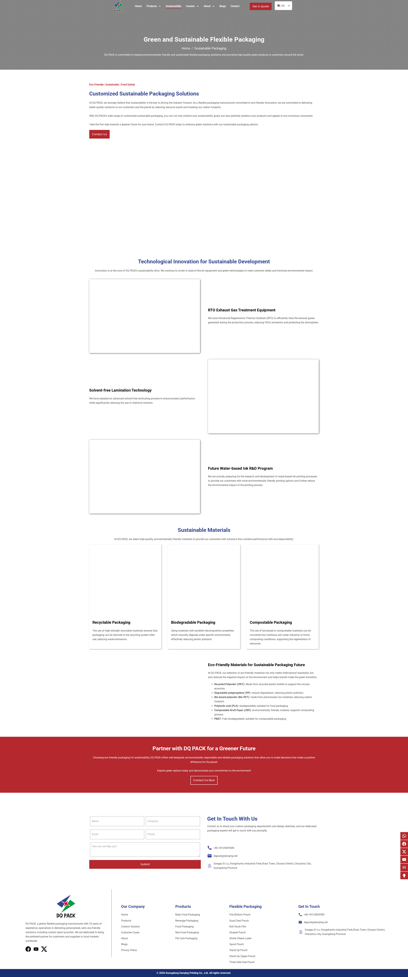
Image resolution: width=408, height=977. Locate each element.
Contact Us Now (204, 780)
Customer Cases (130, 932)
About (207, 6)
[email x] (404, 851)
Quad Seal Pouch (239, 920)
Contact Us (99, 134)
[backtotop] (404, 875)
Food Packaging (184, 926)
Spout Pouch (236, 944)
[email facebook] (404, 844)
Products (152, 6)
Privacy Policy (129, 950)
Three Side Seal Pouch (242, 962)
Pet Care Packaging (186, 938)
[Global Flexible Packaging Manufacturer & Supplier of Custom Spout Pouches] (66, 906)
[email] (404, 867)
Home (138, 6)
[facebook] (28, 949)
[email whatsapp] (404, 836)
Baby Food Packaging (187, 914)
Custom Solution (130, 926)
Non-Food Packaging (187, 932)
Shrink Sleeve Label (240, 938)
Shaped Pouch (237, 932)
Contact (235, 6)
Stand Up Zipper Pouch (242, 956)
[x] (36, 949)
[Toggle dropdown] (159, 6)
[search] (245, 6)
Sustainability (173, 6)
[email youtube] (404, 859)
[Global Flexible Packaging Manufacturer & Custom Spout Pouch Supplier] (118, 6)
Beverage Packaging (186, 920)
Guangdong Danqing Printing (182, 972)
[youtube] (44, 949)
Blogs (222, 6)
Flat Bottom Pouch (239, 914)
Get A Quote (260, 6)
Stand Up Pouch (238, 950)
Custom (190, 6)
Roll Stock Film (237, 926)
